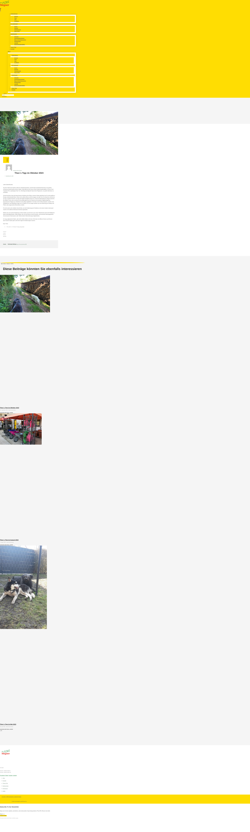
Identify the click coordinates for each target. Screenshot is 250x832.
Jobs (15, 19)
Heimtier (16, 28)
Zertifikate (16, 21)
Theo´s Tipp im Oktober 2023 (9, 407)
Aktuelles (16, 36)
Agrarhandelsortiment (19, 38)
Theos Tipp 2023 (8, 159)
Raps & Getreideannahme (20, 39)
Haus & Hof (17, 31)
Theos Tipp (13, 47)
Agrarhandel (13, 34)
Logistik (16, 43)
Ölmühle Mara (17, 41)
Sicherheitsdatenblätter (19, 44)
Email (1, 814)
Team (15, 18)
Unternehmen (14, 13)
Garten (15, 26)
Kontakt (12, 49)
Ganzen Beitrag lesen (6, 412)
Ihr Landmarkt (14, 24)
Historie (16, 16)
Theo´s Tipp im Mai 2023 (8, 724)
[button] (42, 52)
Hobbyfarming (17, 29)
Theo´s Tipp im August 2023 (9, 540)
